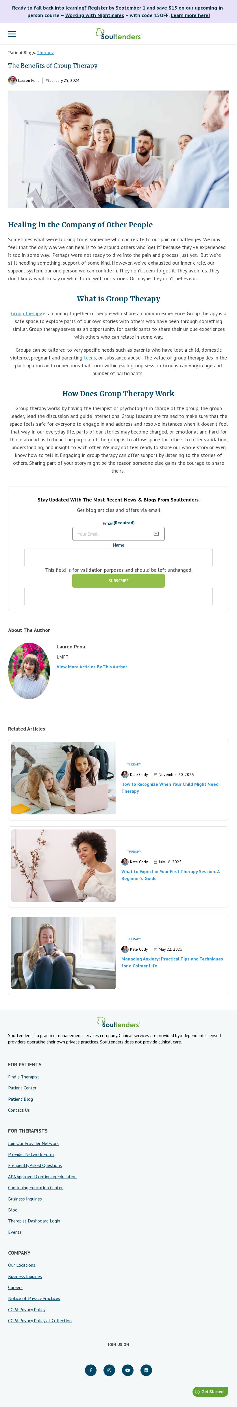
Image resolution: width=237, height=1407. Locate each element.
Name (118, 545)
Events (15, 1232)
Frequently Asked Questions (35, 1165)
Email (119, 523)
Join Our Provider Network (33, 1143)
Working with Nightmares (94, 15)
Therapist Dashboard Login (34, 1221)
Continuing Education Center (35, 1187)
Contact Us (19, 1110)
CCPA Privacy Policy (26, 1309)
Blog (12, 1210)
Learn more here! (190, 15)
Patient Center (22, 1088)
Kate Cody (139, 774)
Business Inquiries (25, 1199)
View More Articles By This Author (92, 667)
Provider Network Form (31, 1154)
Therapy (45, 52)
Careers (15, 1287)
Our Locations (21, 1265)
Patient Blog (20, 1099)
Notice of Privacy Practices (34, 1298)
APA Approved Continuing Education (42, 1176)
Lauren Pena (29, 80)
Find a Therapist (23, 1077)
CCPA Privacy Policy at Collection (40, 1320)
